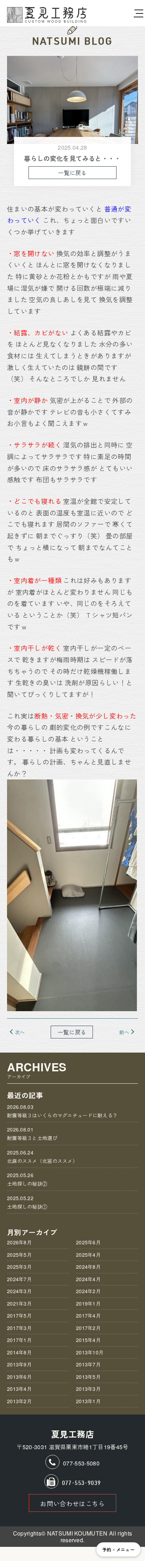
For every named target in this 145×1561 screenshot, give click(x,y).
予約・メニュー (118, 1549)
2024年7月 (19, 1279)
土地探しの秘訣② (27, 1179)
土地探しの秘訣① (27, 1202)
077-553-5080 (81, 1463)
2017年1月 (19, 1339)
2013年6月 (19, 1376)
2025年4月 (88, 1254)
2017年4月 (88, 1315)
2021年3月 (19, 1303)
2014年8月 (19, 1352)
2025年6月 (88, 1242)
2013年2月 (19, 1401)
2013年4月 (19, 1388)
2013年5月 (88, 1376)
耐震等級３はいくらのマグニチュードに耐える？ (62, 1111)
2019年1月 (88, 1303)
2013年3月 (88, 1388)
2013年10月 (89, 1352)
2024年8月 (88, 1266)
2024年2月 (88, 1291)
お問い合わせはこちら (72, 1503)
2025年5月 (19, 1254)
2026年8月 (19, 1242)
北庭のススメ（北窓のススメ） (42, 1156)
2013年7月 (88, 1364)
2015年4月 (88, 1339)
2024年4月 (88, 1279)
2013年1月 (88, 1401)
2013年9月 (19, 1364)
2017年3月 (19, 1327)
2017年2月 (88, 1327)
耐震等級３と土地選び (32, 1133)
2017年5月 (19, 1315)
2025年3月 (19, 1266)
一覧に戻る (72, 173)
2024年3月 (19, 1291)
